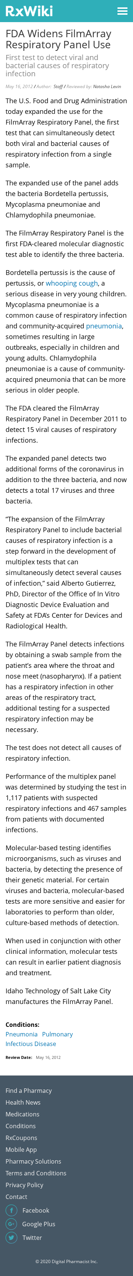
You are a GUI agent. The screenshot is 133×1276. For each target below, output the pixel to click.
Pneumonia (22, 1034)
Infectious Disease (31, 1044)
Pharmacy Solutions (33, 1161)
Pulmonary (57, 1034)
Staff (58, 86)
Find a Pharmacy (29, 1091)
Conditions (21, 1126)
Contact (16, 1197)
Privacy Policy (24, 1185)
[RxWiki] (29, 10)
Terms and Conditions (36, 1173)
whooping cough (72, 283)
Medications (23, 1114)
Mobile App (21, 1150)
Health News (23, 1102)
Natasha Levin (107, 86)
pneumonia (104, 325)
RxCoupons (21, 1138)
